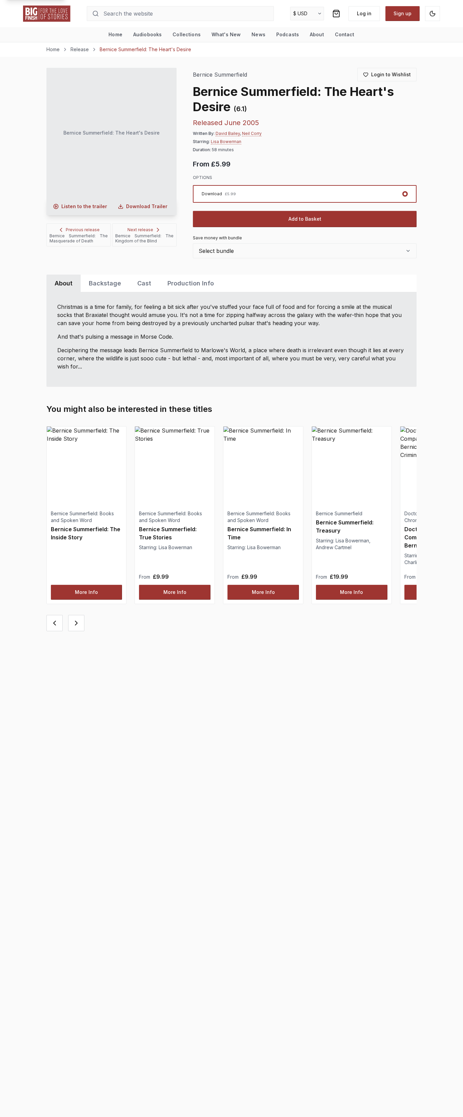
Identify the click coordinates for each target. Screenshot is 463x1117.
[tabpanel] (231, 339)
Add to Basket (304, 219)
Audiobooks (147, 34)
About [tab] (64, 283)
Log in (364, 13)
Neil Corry (252, 133)
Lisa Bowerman (226, 141)
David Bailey (228, 133)
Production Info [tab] (190, 283)
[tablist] (231, 283)
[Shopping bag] (336, 13)
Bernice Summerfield (220, 75)
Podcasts (287, 34)
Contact (345, 34)
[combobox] (305, 250)
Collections (187, 34)
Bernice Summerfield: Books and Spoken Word (82, 517)
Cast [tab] (144, 283)
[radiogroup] (305, 194)
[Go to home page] (47, 13)
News (258, 34)
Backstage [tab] (105, 283)
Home (115, 34)
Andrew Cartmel (333, 547)
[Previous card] (54, 623)
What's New (226, 34)
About (317, 34)
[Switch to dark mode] (432, 13)
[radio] (305, 194)
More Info (86, 592)
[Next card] (76, 623)
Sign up (402, 13)
